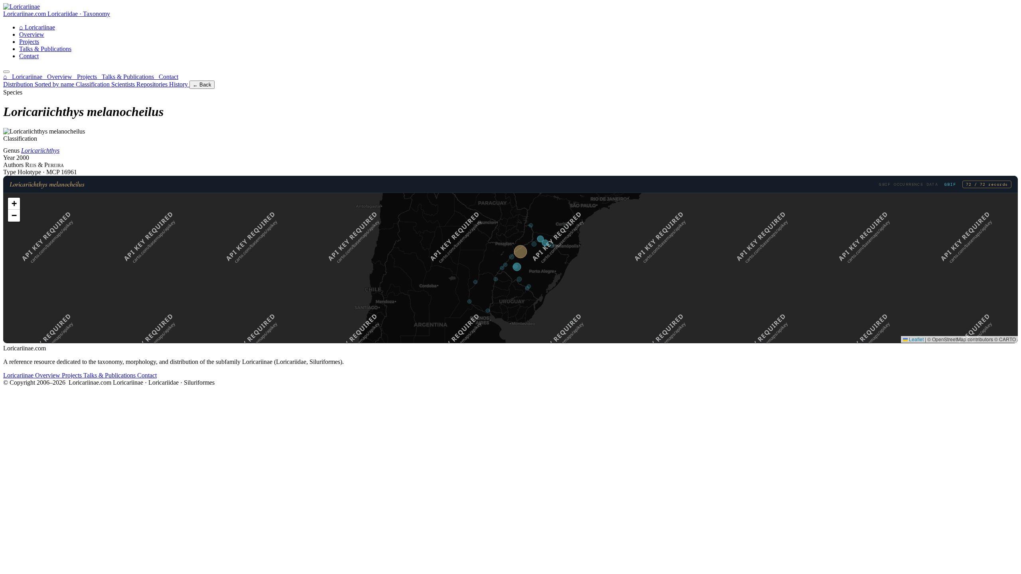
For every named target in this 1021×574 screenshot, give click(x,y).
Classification (93, 84)
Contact (29, 56)
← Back (202, 85)
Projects (29, 41)
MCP (53, 172)
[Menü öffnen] (6, 72)
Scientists (123, 84)
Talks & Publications (45, 48)
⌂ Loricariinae (23, 76)
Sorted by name (55, 84)
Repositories (152, 84)
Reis (31, 164)
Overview (31, 34)
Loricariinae (37, 27)
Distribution (19, 84)
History (179, 84)
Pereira (54, 164)
